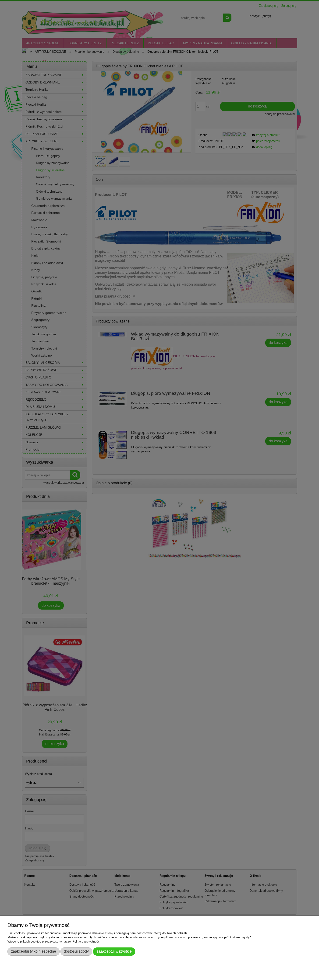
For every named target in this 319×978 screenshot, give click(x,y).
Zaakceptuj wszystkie (114, 951)
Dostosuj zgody (76, 951)
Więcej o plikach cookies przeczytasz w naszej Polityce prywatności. (54, 941)
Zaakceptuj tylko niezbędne (33, 951)
